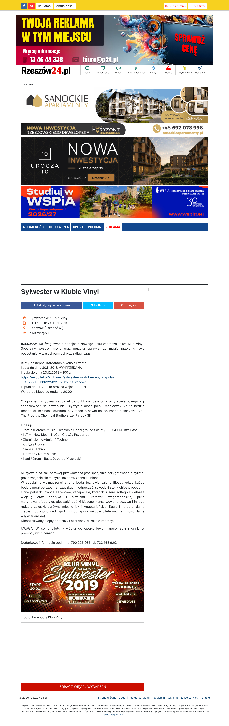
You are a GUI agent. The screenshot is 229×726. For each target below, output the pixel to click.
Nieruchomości (136, 72)
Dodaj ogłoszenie (175, 6)
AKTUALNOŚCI (34, 227)
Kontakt (205, 697)
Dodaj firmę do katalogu (134, 697)
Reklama (44, 6)
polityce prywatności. (114, 714)
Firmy (153, 72)
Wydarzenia (185, 72)
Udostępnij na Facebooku (53, 305)
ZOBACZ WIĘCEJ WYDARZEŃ (82, 687)
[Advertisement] (114, 258)
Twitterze (99, 305)
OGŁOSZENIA (59, 227)
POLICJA (94, 227)
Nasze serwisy (189, 697)
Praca (118, 72)
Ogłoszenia (103, 72)
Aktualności (65, 6)
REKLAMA (112, 227)
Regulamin (158, 697)
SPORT (78, 227)
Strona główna (107, 697)
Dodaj (87, 72)
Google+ (131, 305)
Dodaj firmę (198, 6)
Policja (168, 72)
